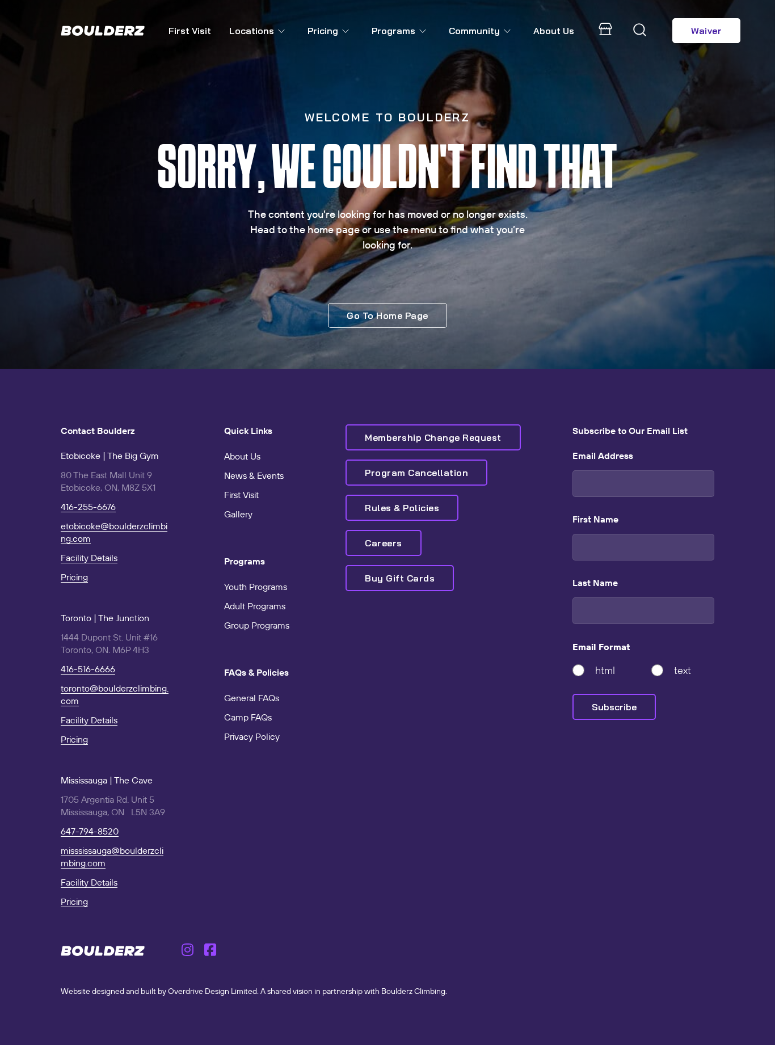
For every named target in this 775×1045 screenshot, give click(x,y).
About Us (553, 30)
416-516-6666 (88, 669)
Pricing (323, 30)
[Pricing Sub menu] (347, 31)
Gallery (238, 514)
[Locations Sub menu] (283, 31)
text (682, 670)
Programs (393, 30)
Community (474, 30)
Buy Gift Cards (400, 578)
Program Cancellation (416, 472)
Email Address (602, 455)
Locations (251, 30)
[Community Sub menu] (509, 31)
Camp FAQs (248, 717)
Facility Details (89, 557)
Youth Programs (255, 586)
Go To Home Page (387, 315)
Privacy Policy (252, 736)
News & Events (254, 475)
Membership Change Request (433, 437)
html (605, 670)
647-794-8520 (90, 831)
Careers (383, 543)
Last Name (595, 582)
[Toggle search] (639, 30)
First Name (595, 519)
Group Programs (256, 625)
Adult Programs (254, 606)
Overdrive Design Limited (212, 991)
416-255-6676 (88, 506)
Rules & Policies (402, 507)
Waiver (706, 30)
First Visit (190, 30)
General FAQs (251, 697)
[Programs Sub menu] (425, 31)
